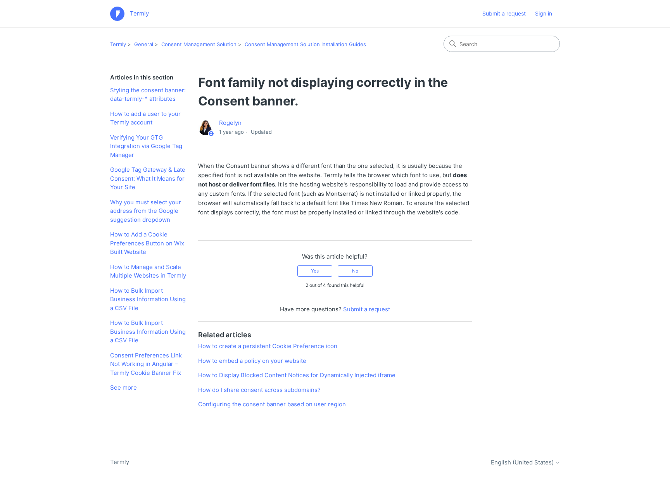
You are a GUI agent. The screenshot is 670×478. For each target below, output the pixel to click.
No (355, 271)
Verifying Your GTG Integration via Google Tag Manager (146, 146)
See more (123, 387)
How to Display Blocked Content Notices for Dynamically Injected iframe (296, 375)
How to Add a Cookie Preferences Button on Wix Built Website (147, 243)
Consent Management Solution (199, 44)
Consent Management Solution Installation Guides (305, 44)
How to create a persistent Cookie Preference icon (267, 346)
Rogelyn (230, 122)
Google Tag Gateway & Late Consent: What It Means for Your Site (147, 178)
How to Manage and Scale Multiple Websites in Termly (148, 271)
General (143, 44)
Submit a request (504, 13)
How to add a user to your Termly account (145, 118)
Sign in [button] (543, 13)
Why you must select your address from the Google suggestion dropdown (145, 210)
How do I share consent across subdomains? (259, 389)
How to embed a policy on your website (252, 360)
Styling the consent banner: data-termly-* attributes (148, 94)
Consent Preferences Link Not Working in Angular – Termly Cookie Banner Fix (146, 364)
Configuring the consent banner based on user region (272, 404)
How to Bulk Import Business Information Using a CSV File (148, 299)
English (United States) (523, 462)
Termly (118, 44)
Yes (315, 271)
